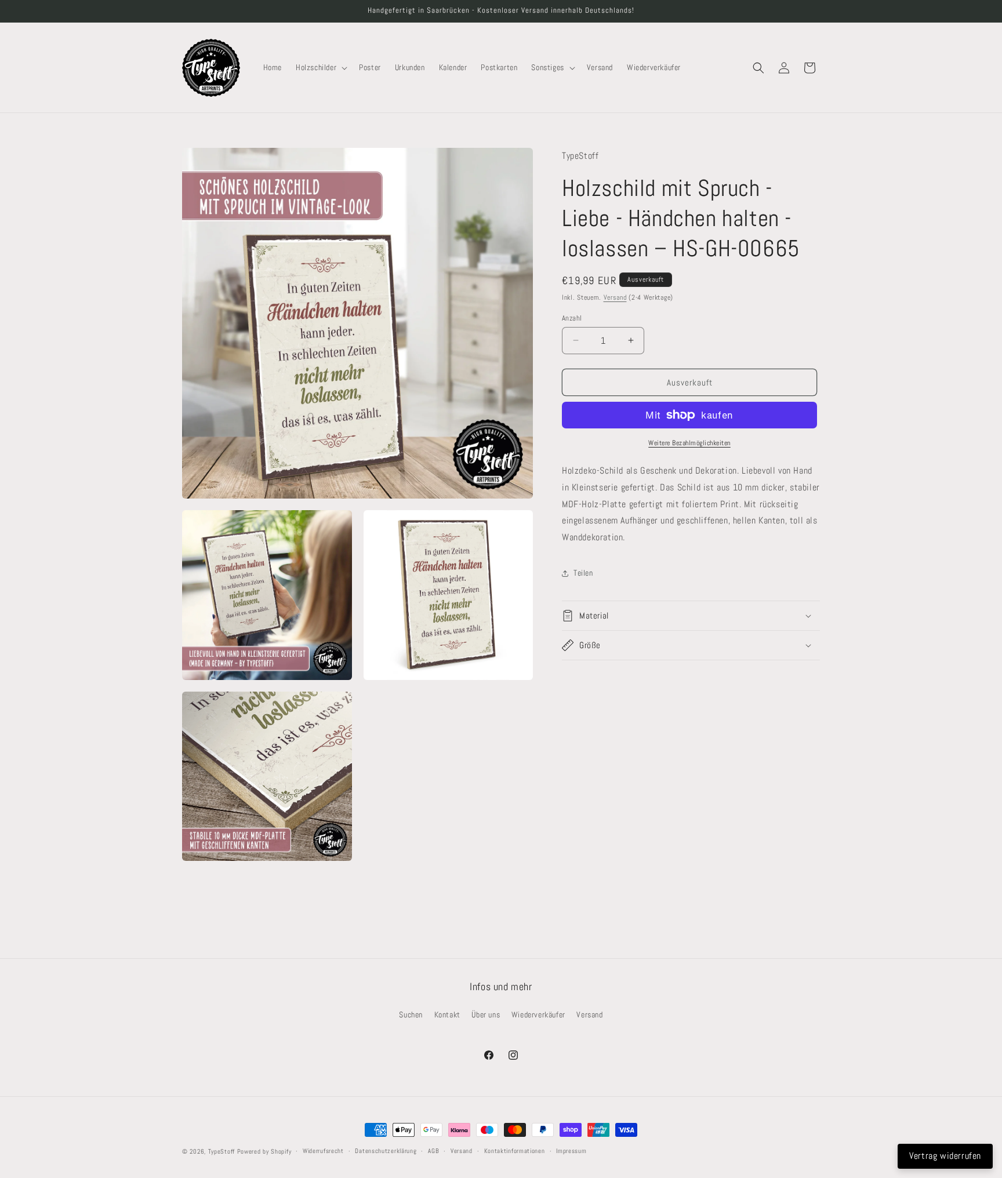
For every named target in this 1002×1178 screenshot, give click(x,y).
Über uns (485, 1014)
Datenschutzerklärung (385, 1151)
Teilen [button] (583, 573)
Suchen (411, 1014)
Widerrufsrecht (323, 1151)
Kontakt (447, 1014)
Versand (615, 297)
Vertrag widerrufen (945, 1156)
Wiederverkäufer (538, 1014)
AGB (433, 1151)
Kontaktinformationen (514, 1151)
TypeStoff (221, 1151)
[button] (320, 67)
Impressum (571, 1151)
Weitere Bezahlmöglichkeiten (689, 443)
